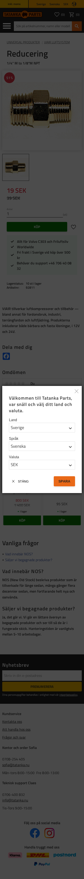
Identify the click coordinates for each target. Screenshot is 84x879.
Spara (64, 481)
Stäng (23, 481)
